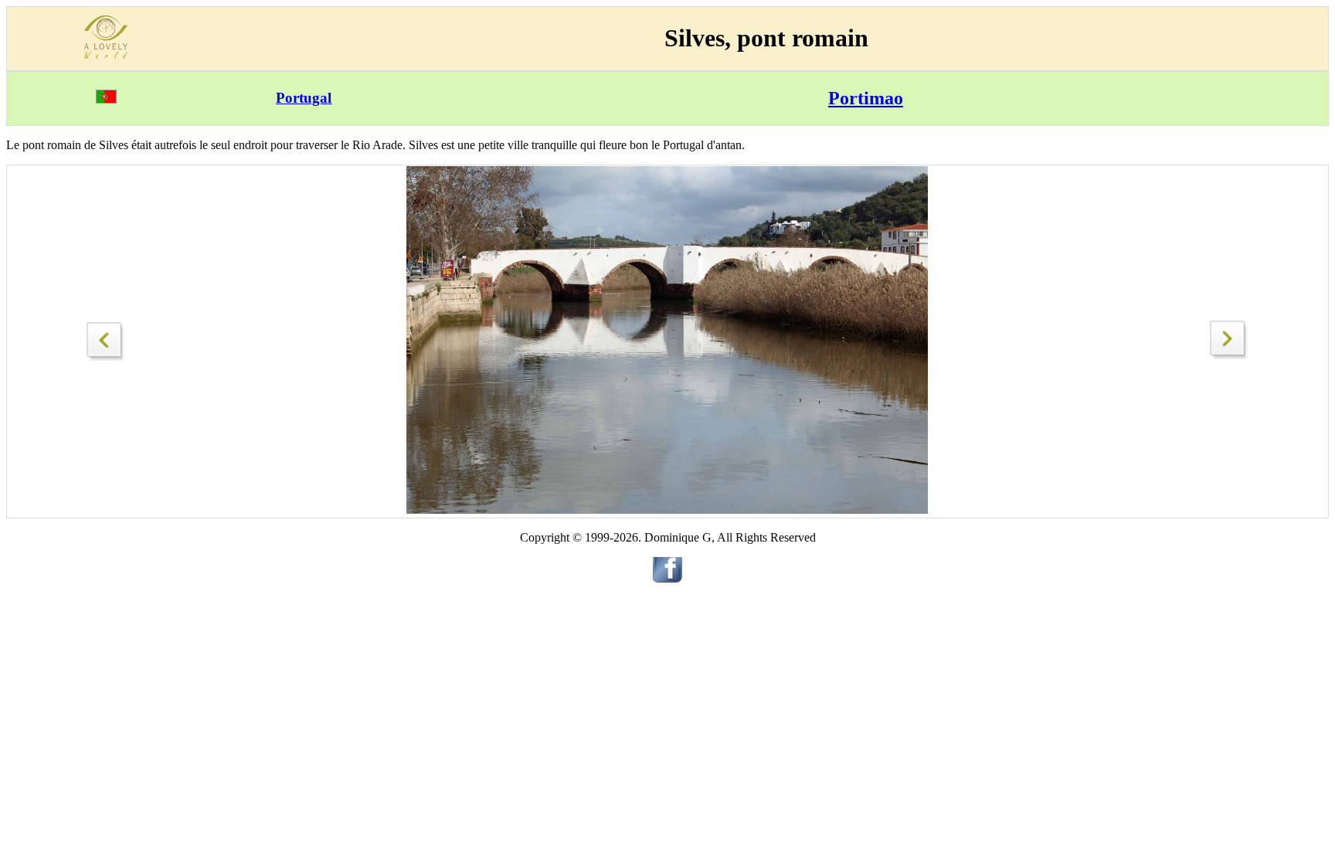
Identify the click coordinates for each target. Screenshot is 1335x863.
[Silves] (1229, 355)
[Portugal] (106, 99)
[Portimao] (106, 337)
